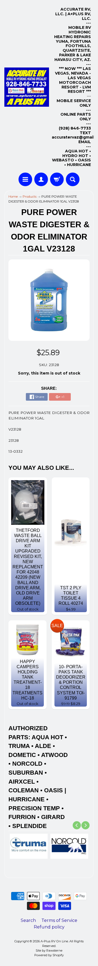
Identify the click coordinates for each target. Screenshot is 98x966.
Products (29, 196)
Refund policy (49, 927)
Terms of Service (59, 920)
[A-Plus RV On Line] (26, 87)
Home (13, 196)
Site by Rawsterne (49, 950)
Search (28, 920)
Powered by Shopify (49, 955)
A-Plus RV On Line (54, 941)
